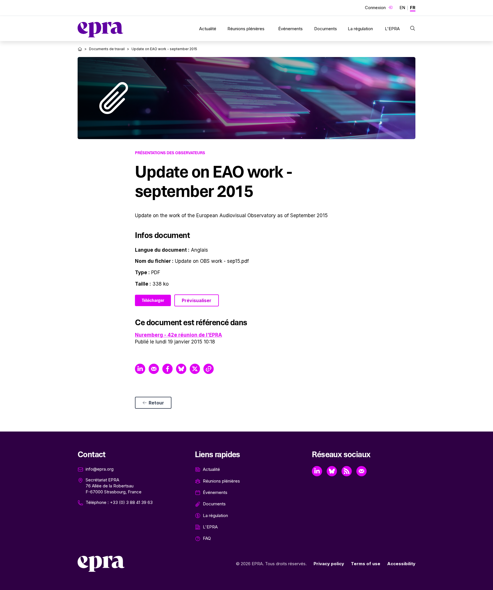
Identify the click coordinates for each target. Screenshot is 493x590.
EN (402, 7)
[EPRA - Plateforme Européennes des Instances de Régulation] (100, 30)
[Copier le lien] (208, 369)
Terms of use (365, 563)
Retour (156, 403)
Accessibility (401, 563)
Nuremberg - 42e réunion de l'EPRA (178, 335)
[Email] (361, 471)
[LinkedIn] (317, 471)
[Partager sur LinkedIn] (140, 369)
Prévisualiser (196, 300)
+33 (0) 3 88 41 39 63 (131, 502)
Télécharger (153, 300)
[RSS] (347, 471)
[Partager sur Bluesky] (181, 369)
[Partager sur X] (195, 369)
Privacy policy (329, 563)
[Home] (80, 49)
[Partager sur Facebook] (167, 369)
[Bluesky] (332, 471)
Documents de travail (107, 49)
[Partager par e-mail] (154, 369)
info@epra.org (100, 469)
